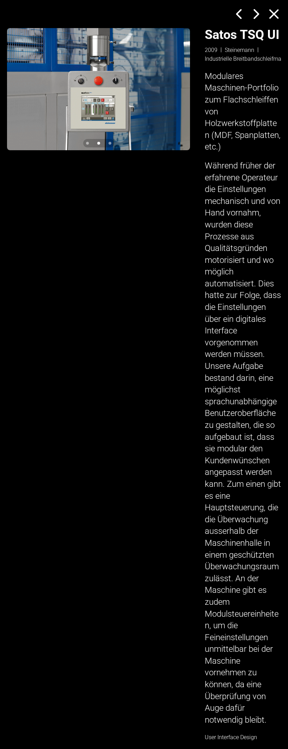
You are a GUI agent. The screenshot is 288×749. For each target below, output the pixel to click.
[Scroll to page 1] (88, 143)
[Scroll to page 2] (98, 143)
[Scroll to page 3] (109, 143)
